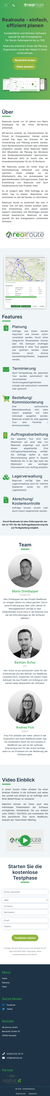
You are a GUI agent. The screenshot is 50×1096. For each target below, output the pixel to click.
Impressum (33, 1094)
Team (4, 986)
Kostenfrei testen (25, 60)
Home (4, 978)
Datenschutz (21, 1094)
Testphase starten (25, 938)
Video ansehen (25, 66)
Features (5, 982)
